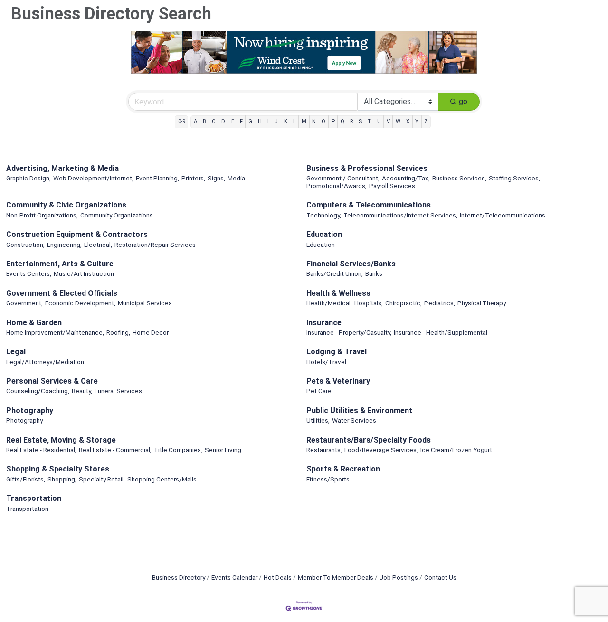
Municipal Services (145, 303)
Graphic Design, (28, 178)
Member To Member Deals (335, 577)
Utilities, (318, 420)
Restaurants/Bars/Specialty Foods (368, 439)
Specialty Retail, (102, 479)
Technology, (323, 215)
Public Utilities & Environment (359, 410)
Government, (24, 303)
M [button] (304, 121)
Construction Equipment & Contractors (77, 234)
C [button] (214, 121)
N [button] (314, 121)
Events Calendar (234, 577)
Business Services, (459, 178)
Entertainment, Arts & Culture (60, 263)
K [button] (285, 121)
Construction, (25, 244)
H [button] (260, 121)
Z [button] (426, 121)
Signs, (216, 178)
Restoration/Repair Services (155, 244)
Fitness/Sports (328, 479)
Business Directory (178, 577)
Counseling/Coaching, (37, 391)
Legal (16, 351)
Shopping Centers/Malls (162, 479)
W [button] (398, 121)
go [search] (463, 101)
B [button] (204, 121)
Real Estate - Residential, (41, 449)
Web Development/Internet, (93, 178)
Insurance (324, 322)
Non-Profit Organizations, (42, 215)
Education (324, 234)
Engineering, (64, 244)
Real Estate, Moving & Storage (61, 439)
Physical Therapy (481, 303)
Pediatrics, (439, 303)
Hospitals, (368, 303)
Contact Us (440, 577)
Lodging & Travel (336, 351)
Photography (29, 410)
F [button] (241, 121)
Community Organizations (116, 215)
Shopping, (62, 479)
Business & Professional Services (367, 168)
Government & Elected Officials (61, 293)
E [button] (232, 121)
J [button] (276, 121)
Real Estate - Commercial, (115, 449)
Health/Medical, (329, 303)
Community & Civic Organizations (66, 204)
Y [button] (416, 121)
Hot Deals (278, 577)
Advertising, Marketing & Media (62, 168)
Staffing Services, (514, 178)
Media (236, 178)
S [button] (360, 121)
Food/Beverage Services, (381, 449)
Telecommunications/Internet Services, (400, 215)
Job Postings (399, 577)
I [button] (268, 121)
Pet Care (319, 391)
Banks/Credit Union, (334, 273)
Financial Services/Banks (351, 263)
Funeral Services (118, 391)
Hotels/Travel (326, 362)
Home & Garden (34, 322)
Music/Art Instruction (84, 273)
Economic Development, (80, 303)
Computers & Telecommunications (368, 204)
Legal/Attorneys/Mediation (45, 362)
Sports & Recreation (343, 468)
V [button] (388, 121)
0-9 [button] (181, 121)
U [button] (379, 121)
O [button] (323, 121)
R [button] (351, 121)
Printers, (193, 178)
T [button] (369, 121)
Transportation (33, 498)
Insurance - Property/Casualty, (348, 332)
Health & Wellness (338, 293)
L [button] (294, 121)
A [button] (195, 121)
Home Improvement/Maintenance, (55, 332)
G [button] (250, 121)
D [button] (223, 121)
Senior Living (223, 449)
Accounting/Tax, (406, 178)
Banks (373, 273)
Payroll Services (392, 185)
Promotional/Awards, (336, 185)
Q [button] (342, 121)
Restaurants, (324, 449)
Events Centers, (28, 273)
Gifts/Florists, (25, 479)
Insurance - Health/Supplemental (440, 332)
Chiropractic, (403, 303)
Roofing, (118, 332)
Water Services (354, 420)
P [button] (333, 121)
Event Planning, (157, 178)
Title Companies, (178, 449)
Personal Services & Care (52, 381)
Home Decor (151, 332)
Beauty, (82, 391)
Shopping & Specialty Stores (57, 468)
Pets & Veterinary (338, 381)
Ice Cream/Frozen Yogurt (456, 449)
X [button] (407, 121)
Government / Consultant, (343, 178)
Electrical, (98, 244)
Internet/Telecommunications (502, 215)
